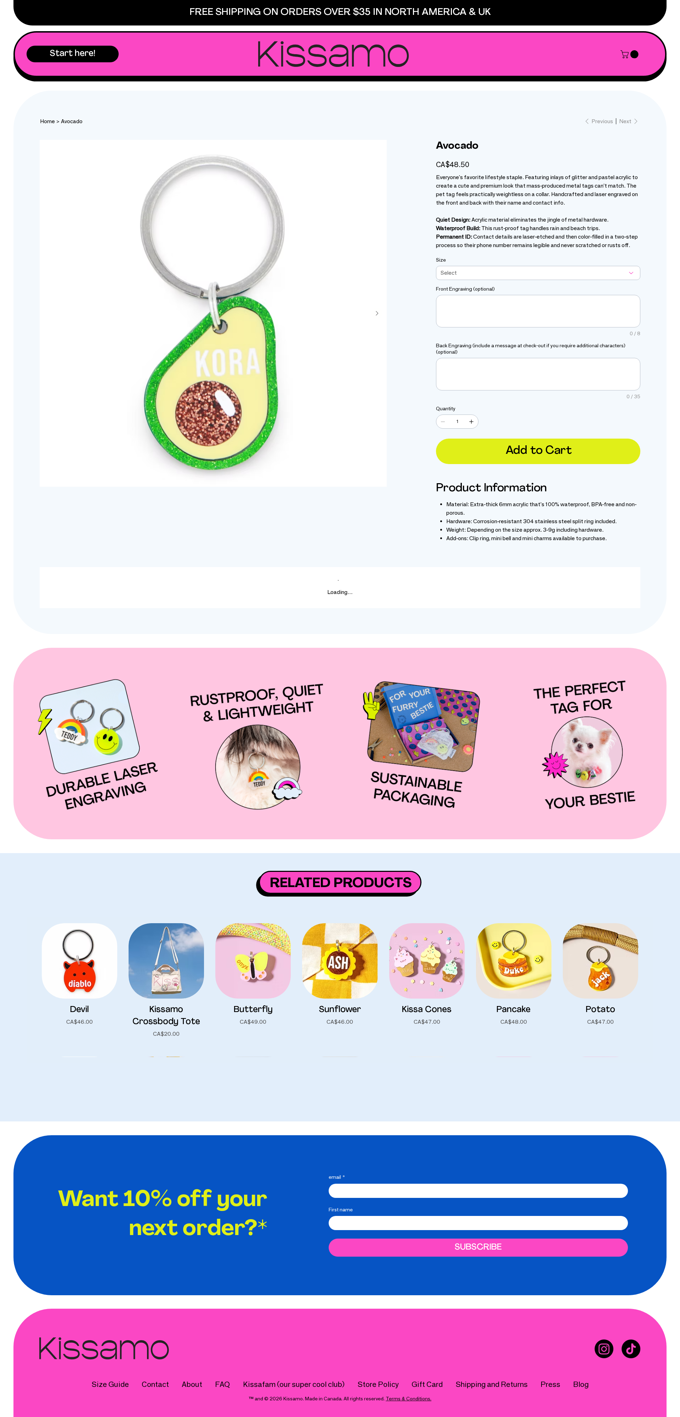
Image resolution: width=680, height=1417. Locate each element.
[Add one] (471, 422)
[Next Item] (376, 313)
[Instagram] (604, 1348)
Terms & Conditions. (408, 1398)
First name (341, 1209)
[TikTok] (631, 1348)
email (337, 1177)
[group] (340, 990)
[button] (73, 54)
